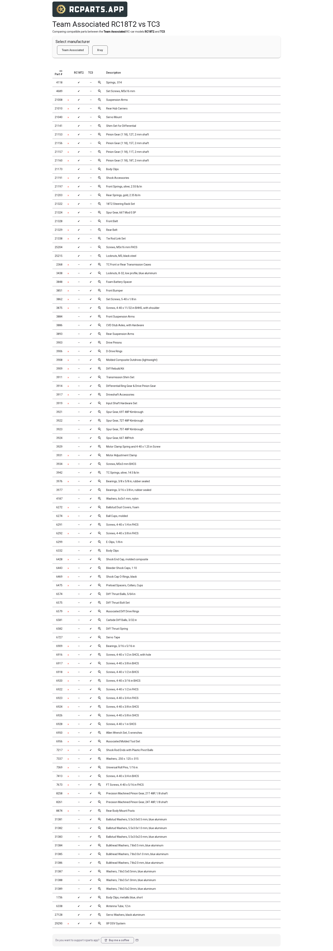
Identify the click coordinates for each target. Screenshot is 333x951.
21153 (58, 134)
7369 (59, 767)
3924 (59, 437)
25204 (58, 247)
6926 (59, 715)
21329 (58, 229)
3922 (59, 420)
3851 (59, 290)
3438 (59, 273)
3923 (59, 429)
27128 (58, 914)
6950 (59, 732)
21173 (58, 169)
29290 (58, 923)
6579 (59, 611)
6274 (59, 516)
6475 (59, 585)
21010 (58, 108)
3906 (59, 351)
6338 (59, 906)
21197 (58, 186)
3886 (59, 325)
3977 (59, 489)
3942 (59, 472)
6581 (59, 620)
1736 (59, 897)
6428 (59, 559)
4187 (59, 498)
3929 (59, 446)
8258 (59, 793)
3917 (59, 394)
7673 (59, 784)
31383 (58, 836)
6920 (59, 680)
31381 (58, 819)
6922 (59, 689)
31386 (58, 862)
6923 (59, 698)
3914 (59, 385)
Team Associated (73, 50)
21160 (58, 160)
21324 (58, 212)
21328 (58, 221)
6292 (59, 533)
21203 (58, 195)
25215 (58, 255)
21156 (58, 143)
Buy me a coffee (116, 940)
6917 (59, 663)
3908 (59, 359)
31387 (58, 871)
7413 (59, 776)
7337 (59, 758)
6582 (59, 628)
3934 (59, 463)
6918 (59, 672)
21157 (58, 151)
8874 (59, 810)
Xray (100, 50)
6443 (59, 568)
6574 (59, 594)
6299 (59, 542)
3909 (59, 368)
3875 (59, 307)
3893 (59, 333)
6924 (59, 706)
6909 (59, 646)
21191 (58, 177)
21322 (58, 203)
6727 (59, 637)
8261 (59, 802)
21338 (58, 238)
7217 (59, 750)
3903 (59, 342)
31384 (58, 845)
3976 (59, 481)
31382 (58, 828)
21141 (58, 125)
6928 (59, 724)
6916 (59, 654)
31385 (58, 854)
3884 (59, 316)
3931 (59, 455)
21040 (58, 117)
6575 (59, 602)
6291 (59, 524)
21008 (58, 99)
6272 (59, 507)
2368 (59, 264)
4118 (59, 82)
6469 (59, 576)
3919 (59, 403)
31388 (58, 880)
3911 (59, 377)
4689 (59, 91)
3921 (59, 411)
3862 (59, 299)
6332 (59, 550)
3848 (59, 281)
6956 (59, 741)
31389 (58, 888)
